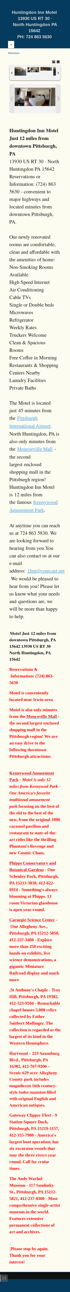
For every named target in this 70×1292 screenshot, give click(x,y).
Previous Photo (11, 98)
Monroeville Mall (35, 449)
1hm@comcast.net (46, 571)
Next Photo (58, 98)
